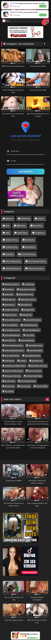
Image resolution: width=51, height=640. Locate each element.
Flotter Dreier (22, 233)
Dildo (7, 233)
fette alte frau (10, 299)
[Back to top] (43, 633)
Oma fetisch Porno (28, 254)
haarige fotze (29, 310)
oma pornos (9, 361)
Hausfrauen (29, 240)
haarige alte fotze (11, 310)
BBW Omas (21, 225)
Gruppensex (39, 233)
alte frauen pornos (12, 284)
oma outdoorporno (12, 355)
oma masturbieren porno (14, 350)
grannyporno (9, 305)
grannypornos (26, 305)
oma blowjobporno (32, 330)
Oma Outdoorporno (13, 268)
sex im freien (9, 381)
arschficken (9, 289)
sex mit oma (9, 386)
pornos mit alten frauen (13, 371)
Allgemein (9, 218)
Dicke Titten (37, 225)
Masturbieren (30, 247)
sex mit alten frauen (28, 381)
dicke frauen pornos (27, 289)
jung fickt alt (26, 315)
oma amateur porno (12, 320)
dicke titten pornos (26, 294)
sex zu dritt (9, 391)
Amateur (41, 218)
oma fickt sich (10, 340)
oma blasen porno (30, 325)
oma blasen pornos (12, 330)
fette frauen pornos (28, 299)
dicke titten (9, 294)
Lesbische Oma (11, 247)
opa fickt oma (37, 361)
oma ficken (30, 335)
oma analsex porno (33, 320)
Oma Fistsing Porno (13, 261)
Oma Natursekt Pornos (37, 261)
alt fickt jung (29, 284)
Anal (7, 225)
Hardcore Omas (12, 240)
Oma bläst (9, 254)
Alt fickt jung (25, 218)
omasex (23, 361)
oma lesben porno (35, 345)
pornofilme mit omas (38, 366)
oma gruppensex (27, 340)
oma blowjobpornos (12, 335)
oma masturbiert (36, 350)
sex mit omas (25, 386)
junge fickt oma (10, 315)
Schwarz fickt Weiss (34, 376)
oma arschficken (11, 325)
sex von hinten (41, 386)
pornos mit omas (34, 371)
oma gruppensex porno (13, 345)
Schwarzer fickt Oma (36, 268)
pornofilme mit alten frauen (15, 366)
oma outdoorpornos (32, 355)
